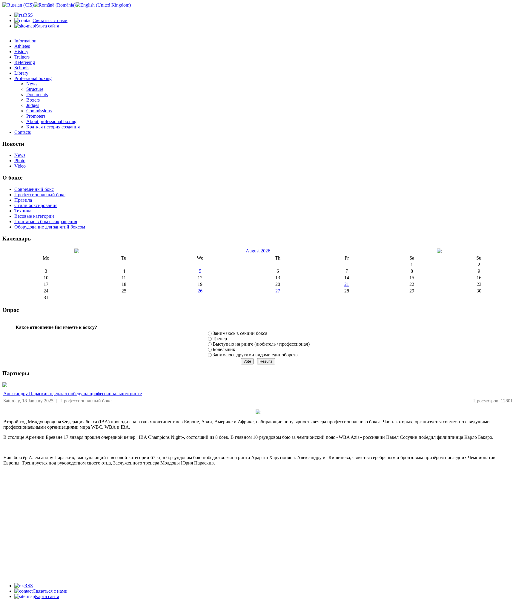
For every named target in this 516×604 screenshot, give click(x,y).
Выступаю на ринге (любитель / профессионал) (261, 344)
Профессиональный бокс (85, 400)
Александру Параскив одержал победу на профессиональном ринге (72, 393)
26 (200, 290)
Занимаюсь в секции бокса (240, 333)
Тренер (220, 338)
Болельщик (224, 349)
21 (346, 284)
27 (277, 290)
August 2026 (258, 250)
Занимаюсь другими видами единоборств (255, 354)
